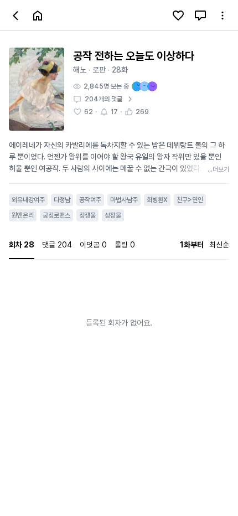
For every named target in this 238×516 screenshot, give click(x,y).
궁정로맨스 (56, 215)
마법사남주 (124, 200)
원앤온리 (23, 215)
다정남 (62, 200)
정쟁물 (87, 215)
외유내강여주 (28, 200)
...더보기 (218, 169)
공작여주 (90, 200)
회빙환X (157, 200)
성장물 (113, 215)
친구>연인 (190, 200)
